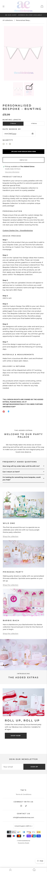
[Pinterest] (3, 411)
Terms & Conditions (23, 794)
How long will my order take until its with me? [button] (21, 466)
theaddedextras (25, 840)
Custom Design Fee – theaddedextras (18, 230)
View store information (12, 172)
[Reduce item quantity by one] (3, 144)
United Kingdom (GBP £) (23, 826)
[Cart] (42, 6)
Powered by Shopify (23, 843)
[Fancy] (8, 411)
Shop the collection (10, 536)
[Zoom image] (23, 53)
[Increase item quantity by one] (10, 144)
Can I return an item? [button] (11, 472)
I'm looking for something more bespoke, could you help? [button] (22, 478)
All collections (8, 20)
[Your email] (12, 767)
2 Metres (13, 123)
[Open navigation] (5, 6)
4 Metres (34, 123)
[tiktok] (26, 805)
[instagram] (21, 805)
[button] (8, 53)
